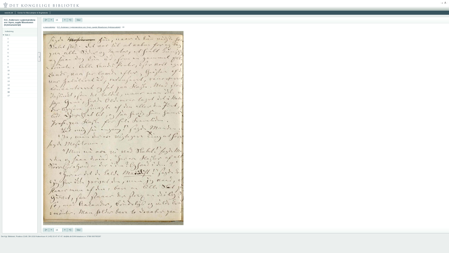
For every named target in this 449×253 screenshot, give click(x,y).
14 (9, 85)
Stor (79, 20)
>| (70, 20)
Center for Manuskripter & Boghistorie (33, 13)
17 (9, 96)
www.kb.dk (9, 13)
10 (9, 71)
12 (9, 78)
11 (8, 74)
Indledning (9, 31)
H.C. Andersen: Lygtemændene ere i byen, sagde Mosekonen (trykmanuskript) (88, 27)
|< (46, 20)
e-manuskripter (49, 27)
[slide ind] (39, 57)
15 (9, 88)
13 (9, 81)
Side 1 (7, 35)
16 (9, 92)
